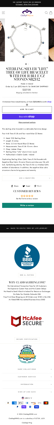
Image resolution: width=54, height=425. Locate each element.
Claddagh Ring (27, 423)
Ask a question (27, 178)
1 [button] (26, 64)
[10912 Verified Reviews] (27, 364)
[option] (27, 3)
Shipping (19, 93)
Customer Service (27, 377)
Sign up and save (27, 392)
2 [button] (28, 64)
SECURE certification (27, 339)
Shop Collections (27, 369)
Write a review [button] (27, 205)
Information (27, 384)
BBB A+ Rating (27, 275)
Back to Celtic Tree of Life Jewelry (28, 228)
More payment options (27, 122)
